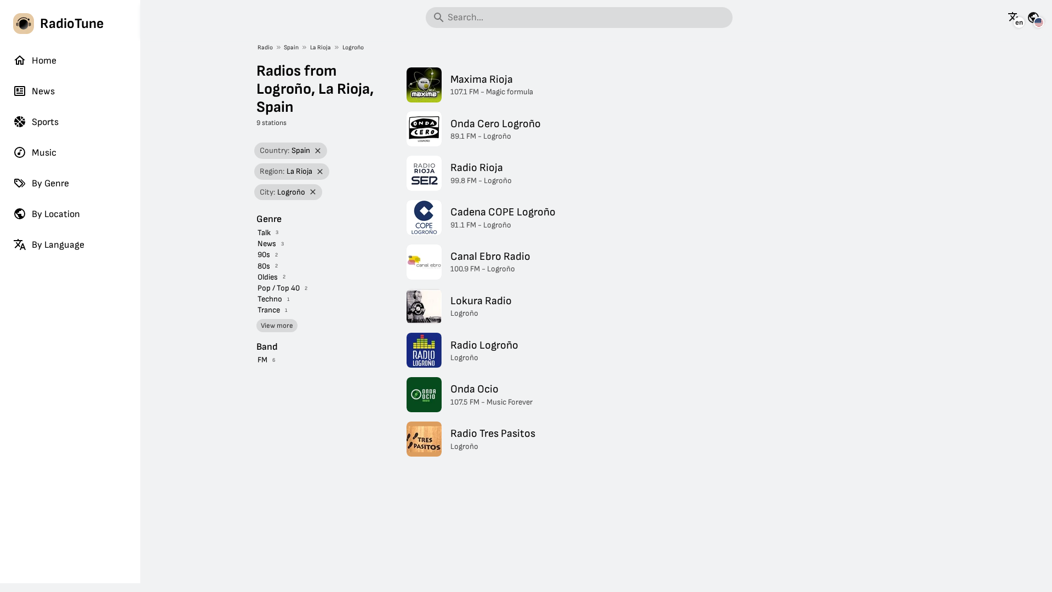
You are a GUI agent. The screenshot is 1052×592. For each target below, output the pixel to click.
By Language (58, 245)
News (43, 91)
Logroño (353, 47)
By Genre (50, 183)
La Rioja (320, 47)
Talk (264, 232)
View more (277, 325)
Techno (270, 299)
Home (44, 60)
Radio (265, 47)
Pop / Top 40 (279, 288)
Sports (45, 122)
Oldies (268, 277)
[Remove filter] (318, 151)
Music (44, 152)
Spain (291, 47)
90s (264, 254)
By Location (56, 214)
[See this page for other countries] (1033, 17)
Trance (269, 310)
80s (264, 266)
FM (262, 360)
